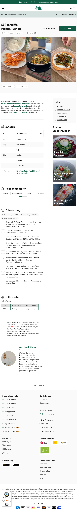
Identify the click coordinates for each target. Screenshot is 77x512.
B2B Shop (43, 478)
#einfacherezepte (19, 327)
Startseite (43, 464)
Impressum (44, 399)
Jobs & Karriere (45, 467)
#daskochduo (11, 329)
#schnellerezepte (32, 327)
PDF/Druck (50, 28)
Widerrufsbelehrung (47, 410)
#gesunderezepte (24, 331)
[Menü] (10, 492)
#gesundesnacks (12, 331)
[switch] (7, 504)
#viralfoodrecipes (23, 329)
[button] (3, 8)
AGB (41, 407)
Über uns (43, 475)
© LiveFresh (38, 503)
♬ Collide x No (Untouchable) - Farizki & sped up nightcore (22, 334)
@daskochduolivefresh (15, 322)
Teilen (69, 28)
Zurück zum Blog (39, 385)
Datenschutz (44, 403)
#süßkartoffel (11, 333)
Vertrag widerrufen (47, 414)
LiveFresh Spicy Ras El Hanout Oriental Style (28, 172)
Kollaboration (45, 471)
